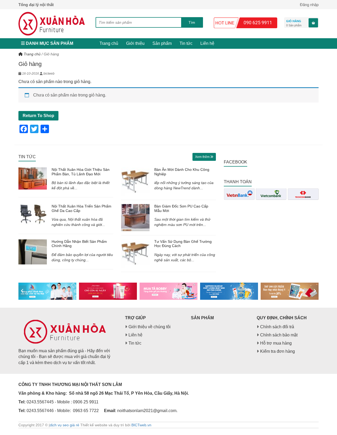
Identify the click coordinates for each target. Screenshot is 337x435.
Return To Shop (38, 115)
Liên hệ (207, 43)
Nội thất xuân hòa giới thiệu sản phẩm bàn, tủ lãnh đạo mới (81, 171)
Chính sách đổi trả (277, 327)
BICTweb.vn (141, 425)
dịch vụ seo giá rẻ (64, 425)
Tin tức (186, 43)
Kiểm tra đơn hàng (277, 351)
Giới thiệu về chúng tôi (149, 327)
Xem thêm (202, 157)
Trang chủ (109, 43)
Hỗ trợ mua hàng (276, 343)
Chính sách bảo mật (279, 335)
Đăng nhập (309, 4)
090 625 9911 (258, 22)
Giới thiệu (135, 43)
